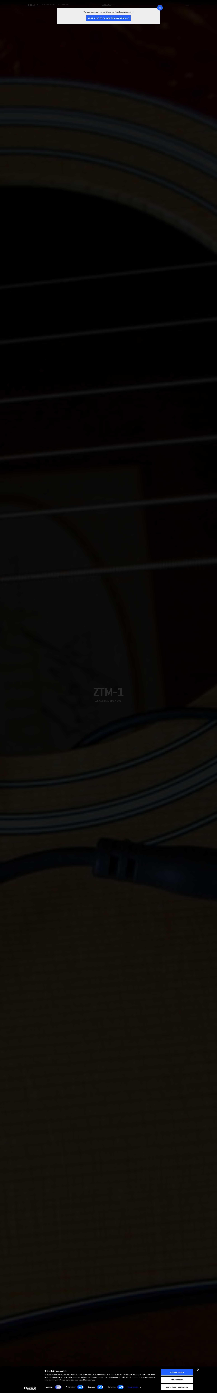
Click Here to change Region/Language (108, 18)
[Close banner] (198, 1370)
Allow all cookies (177, 1372)
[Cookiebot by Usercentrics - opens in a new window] (30, 1388)
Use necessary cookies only (177, 1387)
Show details (133, 1387)
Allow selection (177, 1380)
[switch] (80, 1387)
